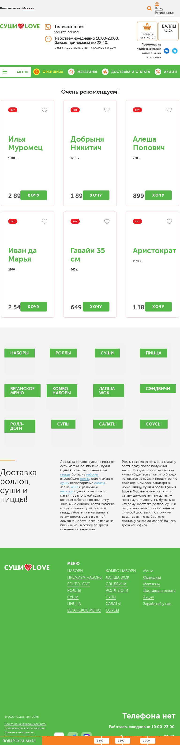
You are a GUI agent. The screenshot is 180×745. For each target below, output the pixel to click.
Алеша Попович (149, 143)
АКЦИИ (170, 72)
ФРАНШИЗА (53, 72)
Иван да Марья (22, 254)
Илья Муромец (25, 143)
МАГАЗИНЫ (87, 72)
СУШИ (73, 597)
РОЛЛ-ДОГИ (117, 591)
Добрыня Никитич (87, 143)
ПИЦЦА (74, 604)
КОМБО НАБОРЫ (121, 571)
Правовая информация (19, 732)
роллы (84, 478)
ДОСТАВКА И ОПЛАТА (130, 72)
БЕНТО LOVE (78, 584)
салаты (99, 483)
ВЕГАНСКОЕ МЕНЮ (84, 610)
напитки (66, 491)
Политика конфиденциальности (25, 724)
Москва (28, 8)
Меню (148, 571)
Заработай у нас (157, 604)
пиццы (65, 474)
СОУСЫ (112, 610)
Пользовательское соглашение (24, 728)
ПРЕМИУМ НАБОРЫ (84, 577)
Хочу (34, 195)
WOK (74, 487)
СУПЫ (111, 597)
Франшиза (152, 577)
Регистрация (164, 13)
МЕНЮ (23, 72)
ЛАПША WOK (117, 577)
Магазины (151, 584)
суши (64, 483)
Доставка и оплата (159, 591)
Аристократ (154, 250)
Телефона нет (69, 26)
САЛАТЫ (113, 604)
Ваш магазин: (10, 8)
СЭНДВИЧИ (116, 584)
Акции (148, 597)
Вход (159, 8)
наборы (92, 474)
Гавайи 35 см (88, 254)
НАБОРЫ (75, 571)
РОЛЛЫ (74, 591)
